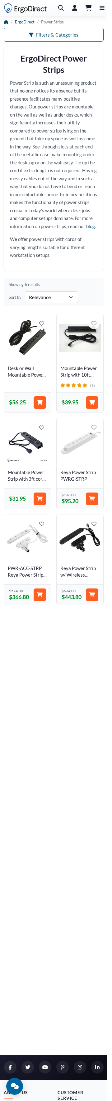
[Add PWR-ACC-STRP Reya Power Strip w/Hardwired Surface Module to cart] (40, 594)
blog (90, 226)
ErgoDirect (25, 21)
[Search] (61, 8)
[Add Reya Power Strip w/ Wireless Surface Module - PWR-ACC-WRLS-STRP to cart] (92, 594)
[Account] (74, 8)
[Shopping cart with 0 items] (88, 8)
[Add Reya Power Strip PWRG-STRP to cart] (92, 499)
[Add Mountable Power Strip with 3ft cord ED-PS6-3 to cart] (40, 499)
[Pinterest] (62, 1067)
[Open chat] (14, 1086)
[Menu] (102, 8)
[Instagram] (80, 1067)
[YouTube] (45, 1067)
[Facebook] (10, 1067)
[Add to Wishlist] (41, 323)
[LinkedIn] (97, 1067)
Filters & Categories (57, 35)
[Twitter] (27, 1067)
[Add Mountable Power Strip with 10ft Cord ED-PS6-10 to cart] (92, 402)
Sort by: (15, 297)
